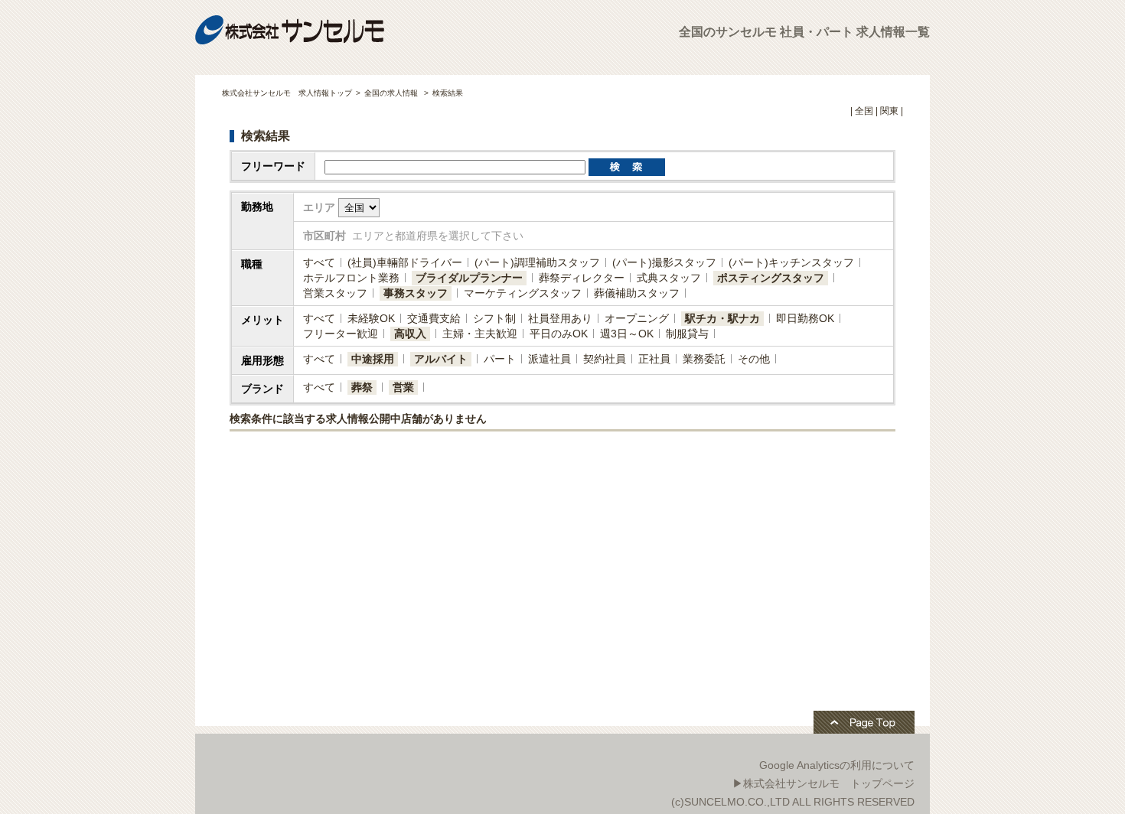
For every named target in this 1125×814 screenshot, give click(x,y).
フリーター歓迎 (340, 333)
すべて (319, 262)
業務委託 (704, 359)
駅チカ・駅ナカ (722, 318)
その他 (754, 359)
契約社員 (604, 359)
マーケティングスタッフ (523, 293)
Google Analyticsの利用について (837, 765)
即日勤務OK (805, 318)
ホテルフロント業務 (351, 278)
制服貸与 (687, 333)
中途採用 (372, 359)
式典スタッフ (669, 278)
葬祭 (362, 387)
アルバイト (441, 359)
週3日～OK (627, 333)
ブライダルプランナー (469, 278)
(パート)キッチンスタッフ (791, 262)
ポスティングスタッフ (770, 278)
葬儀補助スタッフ (637, 293)
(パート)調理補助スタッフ (537, 262)
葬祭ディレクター (581, 278)
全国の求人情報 (392, 93)
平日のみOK (559, 333)
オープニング (637, 318)
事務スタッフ (415, 293)
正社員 (654, 359)
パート (500, 359)
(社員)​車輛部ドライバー (404, 262)
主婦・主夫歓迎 (479, 333)
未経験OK (371, 318)
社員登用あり (560, 318)
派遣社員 (549, 359)
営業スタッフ (335, 293)
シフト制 (494, 318)
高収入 (410, 333)
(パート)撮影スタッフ (664, 262)
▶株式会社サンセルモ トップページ (823, 783)
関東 (889, 111)
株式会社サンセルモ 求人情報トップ (287, 93)
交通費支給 (434, 318)
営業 (403, 387)
